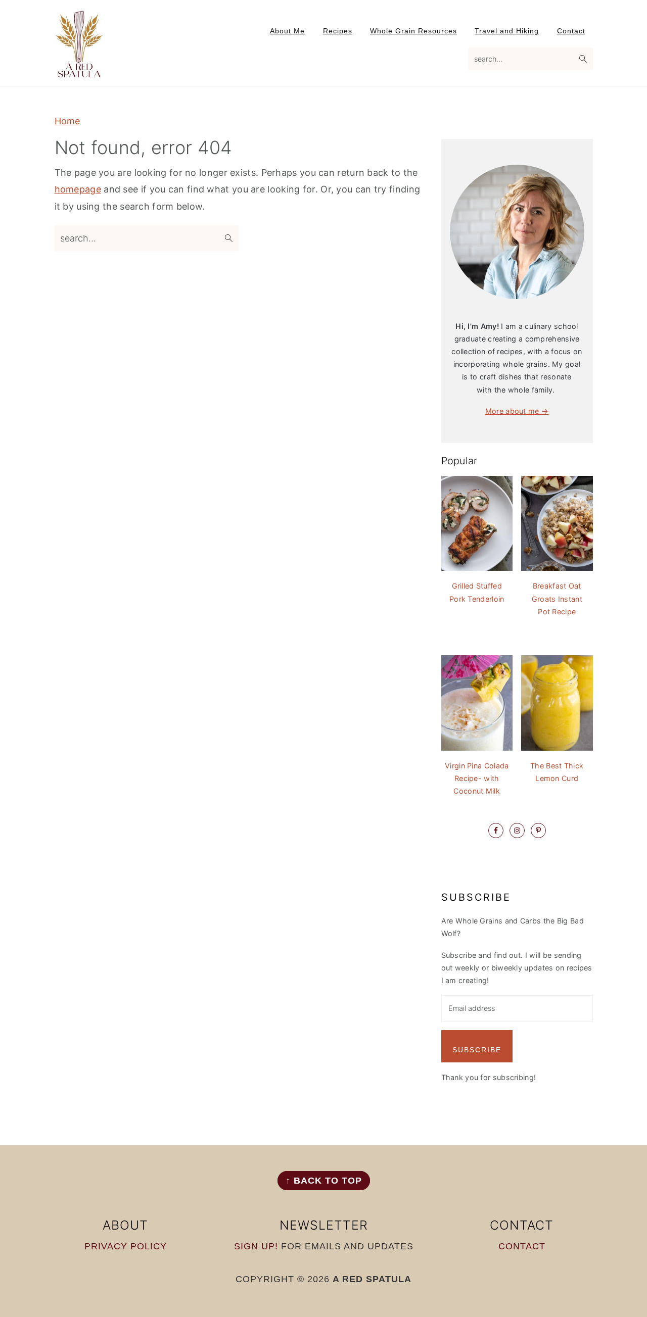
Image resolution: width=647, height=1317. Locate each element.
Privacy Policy (125, 1246)
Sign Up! (256, 1246)
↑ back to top (324, 1181)
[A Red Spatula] (80, 71)
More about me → (517, 411)
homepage (78, 189)
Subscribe (476, 1050)
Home (67, 121)
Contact (521, 1246)
